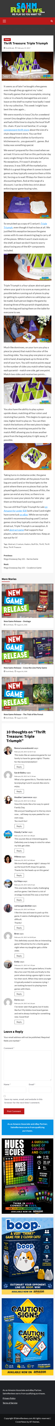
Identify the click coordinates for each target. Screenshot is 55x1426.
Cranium (19, 544)
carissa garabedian (23, 905)
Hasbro (27, 544)
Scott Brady (10, 48)
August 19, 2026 (22, 718)
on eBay (24, 514)
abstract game (16, 529)
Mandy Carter (21, 832)
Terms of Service (10, 1403)
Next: (23, 566)
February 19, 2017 (23, 48)
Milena (17, 856)
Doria (17, 999)
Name (7, 1084)
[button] (4, 20)
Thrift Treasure (15, 547)
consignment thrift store (16, 129)
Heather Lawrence (23, 797)
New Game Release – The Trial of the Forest (23, 714)
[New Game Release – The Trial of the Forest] (27, 694)
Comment (9, 1048)
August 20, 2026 (22, 671)
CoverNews (20, 1421)
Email (32, 1084)
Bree (16, 933)
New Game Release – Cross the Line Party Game (25, 667)
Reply (19, 766)
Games (7, 39)
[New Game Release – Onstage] (27, 601)
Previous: (21, 557)
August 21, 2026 (22, 625)
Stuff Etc (34, 544)
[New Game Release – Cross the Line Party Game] (27, 647)
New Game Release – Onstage (17, 621)
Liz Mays (18, 881)
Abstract (11, 544)
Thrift (41, 544)
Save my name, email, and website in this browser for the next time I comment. (23, 1101)
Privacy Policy (9, 1398)
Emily (16, 961)
